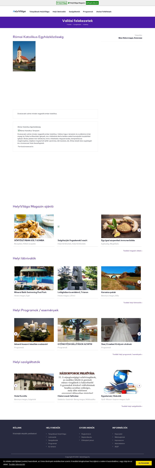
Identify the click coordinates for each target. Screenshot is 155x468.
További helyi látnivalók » (132, 302)
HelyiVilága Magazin (77, 3)
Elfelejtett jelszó (87, 440)
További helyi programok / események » (127, 354)
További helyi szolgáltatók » (132, 406)
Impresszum (119, 440)
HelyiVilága (62, 3)
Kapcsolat (118, 434)
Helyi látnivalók (59, 11)
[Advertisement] (121, 60)
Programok (88, 11)
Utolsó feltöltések (103, 11)
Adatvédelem (120, 443)
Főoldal (69, 24)
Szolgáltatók (74, 11)
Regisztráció (86, 434)
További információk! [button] (17, 464)
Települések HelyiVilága (39, 11)
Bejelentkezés (92, 3)
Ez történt (52, 447)
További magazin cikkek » (132, 251)
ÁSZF (117, 447)
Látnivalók (52, 437)
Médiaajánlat (120, 437)
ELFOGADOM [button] (144, 463)
